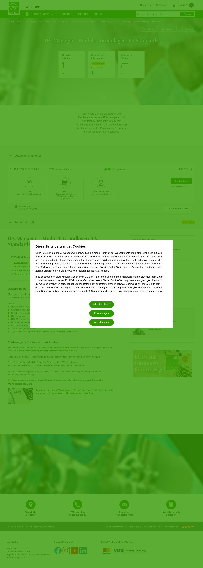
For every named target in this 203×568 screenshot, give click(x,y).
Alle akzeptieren (101, 304)
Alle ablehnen (101, 322)
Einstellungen (101, 313)
